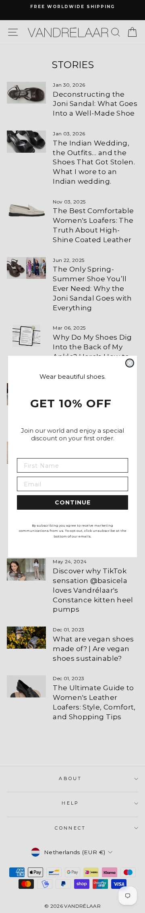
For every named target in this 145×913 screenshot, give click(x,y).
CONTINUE (73, 502)
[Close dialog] (130, 363)
